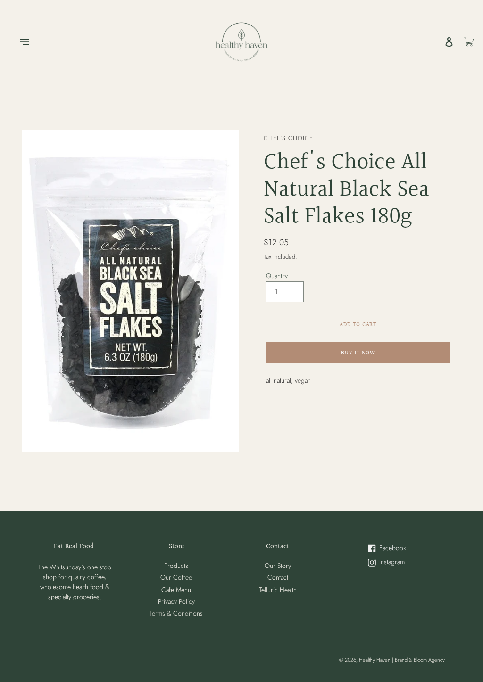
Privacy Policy (176, 601)
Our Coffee (176, 577)
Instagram (399, 563)
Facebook (399, 548)
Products (176, 565)
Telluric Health (278, 589)
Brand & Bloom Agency (420, 660)
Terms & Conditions (176, 613)
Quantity (277, 275)
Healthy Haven (375, 660)
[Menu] (19, 42)
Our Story (278, 565)
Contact (277, 577)
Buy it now (358, 353)
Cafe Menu (176, 589)
